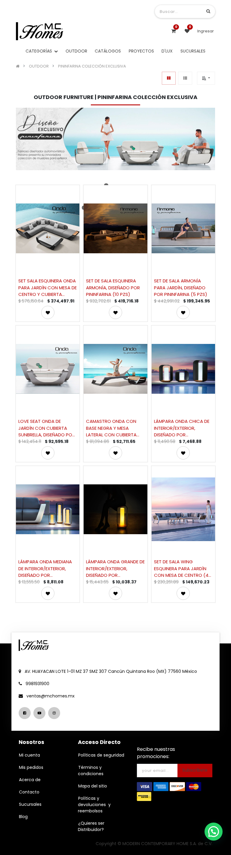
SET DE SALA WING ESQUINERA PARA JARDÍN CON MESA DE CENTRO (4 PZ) (181, 568)
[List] (185, 78)
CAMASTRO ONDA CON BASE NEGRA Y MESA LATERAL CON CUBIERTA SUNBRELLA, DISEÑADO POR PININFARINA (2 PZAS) (114, 428)
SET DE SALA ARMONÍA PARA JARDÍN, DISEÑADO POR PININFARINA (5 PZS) (180, 287)
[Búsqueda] (208, 11)
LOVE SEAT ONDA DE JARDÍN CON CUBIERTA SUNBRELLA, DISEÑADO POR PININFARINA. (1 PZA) (46, 428)
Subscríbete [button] (195, 770)
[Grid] (169, 78)
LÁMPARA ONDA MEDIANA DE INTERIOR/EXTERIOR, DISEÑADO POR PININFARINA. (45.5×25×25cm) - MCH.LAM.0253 (45, 568)
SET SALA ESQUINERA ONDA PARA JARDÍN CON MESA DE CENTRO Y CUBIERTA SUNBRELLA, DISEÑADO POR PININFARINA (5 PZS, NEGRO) (47, 287)
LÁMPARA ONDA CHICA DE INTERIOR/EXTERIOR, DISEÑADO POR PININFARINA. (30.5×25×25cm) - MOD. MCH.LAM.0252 (181, 428)
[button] (206, 78)
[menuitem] (76, 51)
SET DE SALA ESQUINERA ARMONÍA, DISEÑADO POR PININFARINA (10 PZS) (113, 287)
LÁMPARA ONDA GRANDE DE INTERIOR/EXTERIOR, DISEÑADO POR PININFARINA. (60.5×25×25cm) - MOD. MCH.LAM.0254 (115, 568)
